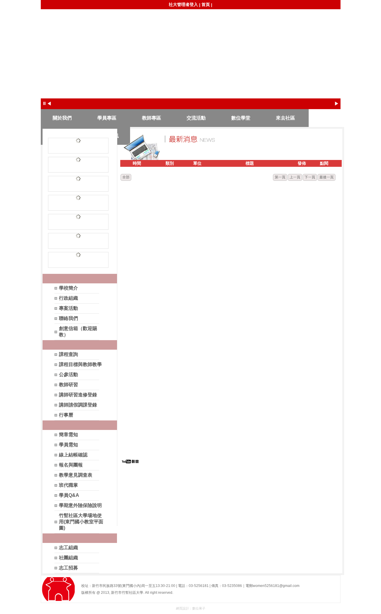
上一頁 (295, 177)
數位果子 (198, 608)
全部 (125, 177)
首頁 (206, 4)
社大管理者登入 (183, 4)
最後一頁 (326, 177)
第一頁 (280, 177)
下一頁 (310, 177)
